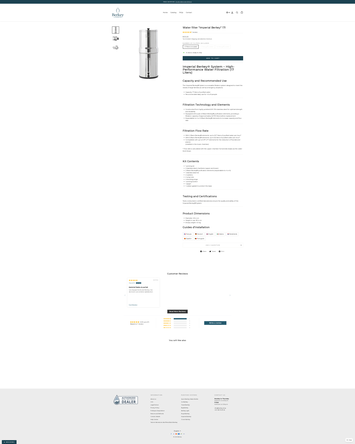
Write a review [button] (215, 323)
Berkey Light (185, 410)
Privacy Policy (155, 407)
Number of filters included (196, 43)
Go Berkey (184, 402)
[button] (187, 32)
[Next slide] (230, 295)
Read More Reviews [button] (177, 311)
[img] (133, 280)
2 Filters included (190, 47)
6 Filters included (223, 47)
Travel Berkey (185, 405)
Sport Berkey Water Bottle (189, 399)
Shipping (194, 39)
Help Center (154, 419)
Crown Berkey (185, 419)
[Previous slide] (125, 295)
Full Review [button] (133, 305)
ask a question (213, 245)
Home (165, 12)
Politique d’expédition (158, 410)
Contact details (155, 416)
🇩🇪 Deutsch (199, 234)
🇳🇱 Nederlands (232, 234)
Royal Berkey (185, 413)
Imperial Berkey (186, 416)
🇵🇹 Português (199, 238)
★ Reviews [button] (9, 442)
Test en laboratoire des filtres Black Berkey (164, 422)
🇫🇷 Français (188, 234)
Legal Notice (155, 405)
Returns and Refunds (157, 413)
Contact (189, 12)
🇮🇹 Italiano (220, 234)
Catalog (173, 12)
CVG (152, 402)
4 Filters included (207, 47)
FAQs (181, 12)
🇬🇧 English (209, 234)
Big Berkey (184, 407)
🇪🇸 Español (187, 238)
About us (153, 399)
